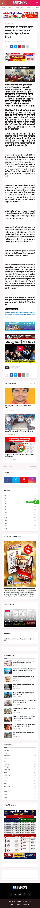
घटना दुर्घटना (30, 7)
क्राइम (17, 7)
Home (3, 7)
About (18, 904)
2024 (20, 523)
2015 (20, 498)
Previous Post (8, 466)
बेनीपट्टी (20, 780)
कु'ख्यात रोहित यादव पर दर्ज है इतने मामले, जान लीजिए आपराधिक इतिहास (24, 702)
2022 (20, 517)
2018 (20, 506)
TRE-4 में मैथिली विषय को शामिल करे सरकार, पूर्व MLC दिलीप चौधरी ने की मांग (24, 726)
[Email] (23, 46)
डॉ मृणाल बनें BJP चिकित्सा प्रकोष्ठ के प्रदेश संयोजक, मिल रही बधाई (19, 456)
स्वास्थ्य (17, 367)
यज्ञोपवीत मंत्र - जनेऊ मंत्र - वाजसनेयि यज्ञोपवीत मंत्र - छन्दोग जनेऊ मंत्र (19, 640)
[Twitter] (15, 46)
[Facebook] (11, 46)
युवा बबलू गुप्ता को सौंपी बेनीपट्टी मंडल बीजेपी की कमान (18, 407)
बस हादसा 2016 (20, 775)
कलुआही (11, 24)
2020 (20, 512)
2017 (20, 503)
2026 (20, 528)
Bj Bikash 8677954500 (24, 901)
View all (32, 383)
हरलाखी (20, 797)
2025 (20, 526)
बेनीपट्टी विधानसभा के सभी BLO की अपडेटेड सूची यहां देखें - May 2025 (20, 620)
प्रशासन (37, 7)
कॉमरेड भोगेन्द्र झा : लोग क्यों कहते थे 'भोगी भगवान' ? (23, 686)
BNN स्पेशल (20, 750)
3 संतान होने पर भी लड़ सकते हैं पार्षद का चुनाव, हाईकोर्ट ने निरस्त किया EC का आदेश (24, 662)
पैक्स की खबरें (20, 769)
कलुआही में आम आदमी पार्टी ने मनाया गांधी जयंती (19, 432)
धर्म (20, 761)
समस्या (22, 7)
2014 (20, 495)
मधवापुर (20, 783)
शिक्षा (20, 789)
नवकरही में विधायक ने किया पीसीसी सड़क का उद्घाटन (24, 710)
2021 (20, 514)
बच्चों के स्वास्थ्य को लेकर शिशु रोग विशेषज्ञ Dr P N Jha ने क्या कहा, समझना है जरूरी (24, 670)
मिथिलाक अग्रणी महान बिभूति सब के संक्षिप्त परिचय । (23, 678)
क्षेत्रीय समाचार (20, 756)
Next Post (33, 466)
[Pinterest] (19, 46)
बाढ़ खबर (20, 778)
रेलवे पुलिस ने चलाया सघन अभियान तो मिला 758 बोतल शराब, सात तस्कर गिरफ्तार (24, 718)
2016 (20, 501)
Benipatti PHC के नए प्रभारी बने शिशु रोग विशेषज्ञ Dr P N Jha (23, 694)
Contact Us (26, 904)
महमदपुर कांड (20, 786)
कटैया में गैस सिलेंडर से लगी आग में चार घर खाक (23, 734)
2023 (20, 520)
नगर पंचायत (10, 7)
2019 (20, 509)
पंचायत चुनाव (20, 767)
